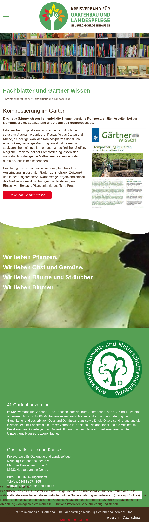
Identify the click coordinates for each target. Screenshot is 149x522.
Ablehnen (43, 513)
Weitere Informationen (74, 519)
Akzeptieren (14, 513)
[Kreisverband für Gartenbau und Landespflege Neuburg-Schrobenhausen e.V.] (74, 16)
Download (27, 195)
